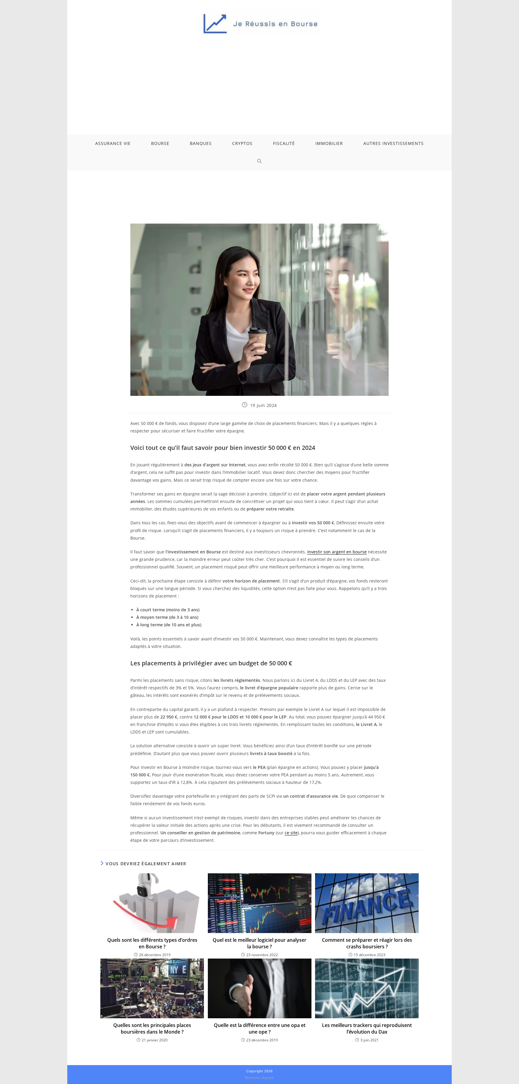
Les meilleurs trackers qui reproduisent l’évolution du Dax (367, 1028)
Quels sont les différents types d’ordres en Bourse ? (152, 943)
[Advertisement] (259, 80)
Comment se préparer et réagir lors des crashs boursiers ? (367, 943)
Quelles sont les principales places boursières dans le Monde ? (152, 1028)
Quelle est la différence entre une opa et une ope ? (259, 1028)
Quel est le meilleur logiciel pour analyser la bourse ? (259, 943)
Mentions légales (259, 1077)
